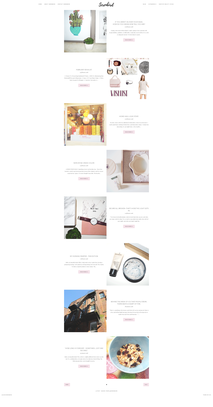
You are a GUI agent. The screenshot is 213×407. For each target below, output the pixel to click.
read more (83, 85)
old (146, 384)
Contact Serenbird (64, 4)
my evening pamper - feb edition (84, 256)
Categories (151, 4)
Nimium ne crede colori (84, 163)
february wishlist (84, 70)
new (67, 384)
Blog (144, 4)
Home (40, 4)
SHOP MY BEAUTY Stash (166, 4)
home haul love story (129, 116)
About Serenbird (49, 4)
